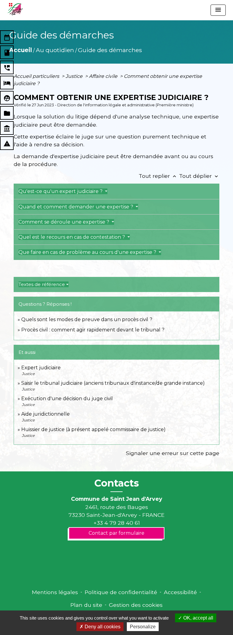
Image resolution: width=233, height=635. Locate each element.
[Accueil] (15, 9)
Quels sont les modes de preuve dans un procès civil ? (86, 319)
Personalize (143, 626)
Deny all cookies (101, 626)
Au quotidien (55, 50)
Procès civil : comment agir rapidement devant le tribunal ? (92, 330)
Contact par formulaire (116, 533)
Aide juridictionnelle (45, 414)
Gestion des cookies (136, 605)
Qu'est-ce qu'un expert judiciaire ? (61, 191)
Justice (75, 76)
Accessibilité (180, 592)
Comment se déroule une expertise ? (64, 222)
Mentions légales (55, 592)
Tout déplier (199, 176)
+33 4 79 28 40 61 (116, 523)
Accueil (20, 50)
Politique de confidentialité (121, 592)
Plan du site (86, 605)
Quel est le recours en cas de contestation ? (72, 237)
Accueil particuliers (37, 76)
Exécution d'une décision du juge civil (67, 398)
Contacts (116, 483)
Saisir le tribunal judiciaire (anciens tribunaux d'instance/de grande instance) (113, 383)
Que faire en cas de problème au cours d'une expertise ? (88, 252)
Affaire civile (104, 76)
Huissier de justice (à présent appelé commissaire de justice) (93, 429)
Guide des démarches (110, 50)
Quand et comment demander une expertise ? (76, 207)
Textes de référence (42, 284)
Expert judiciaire (41, 368)
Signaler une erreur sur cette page (172, 453)
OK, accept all (197, 617)
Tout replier (158, 176)
